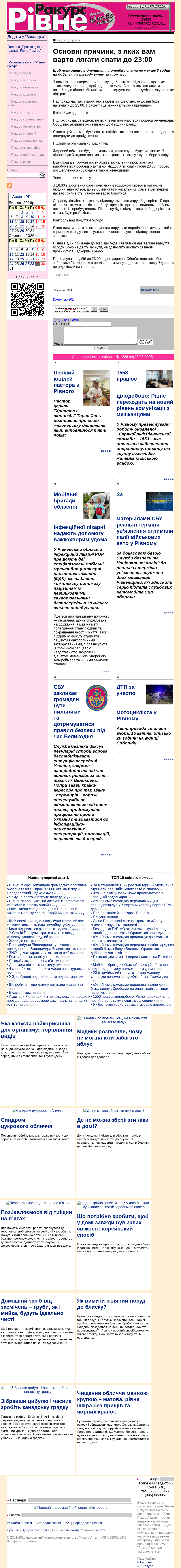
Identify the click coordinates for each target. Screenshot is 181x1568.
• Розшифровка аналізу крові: (31, 957)
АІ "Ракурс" (145, 1566)
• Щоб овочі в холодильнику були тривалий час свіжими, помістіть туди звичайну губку (45, 923)
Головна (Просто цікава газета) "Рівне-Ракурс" (25, 48)
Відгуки (27, 1530)
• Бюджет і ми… (19, 992)
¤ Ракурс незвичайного (26, 147)
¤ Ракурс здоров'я (22, 94)
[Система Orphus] (81, 311)
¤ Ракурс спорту (21, 112)
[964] (69, 897)
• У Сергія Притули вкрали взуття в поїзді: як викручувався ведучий (41, 935)
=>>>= (106, 451)
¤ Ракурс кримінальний (26, 119)
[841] (58, 957)
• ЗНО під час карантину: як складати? (38, 953)
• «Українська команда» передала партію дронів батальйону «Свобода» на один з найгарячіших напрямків (130, 988)
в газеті (99, 1530)
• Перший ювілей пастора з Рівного (120, 913)
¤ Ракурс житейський (25, 126)
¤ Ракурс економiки (23, 87)
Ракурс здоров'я (67, 40)
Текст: (58, 343)
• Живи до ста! (18, 941)
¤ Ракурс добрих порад (26, 154)
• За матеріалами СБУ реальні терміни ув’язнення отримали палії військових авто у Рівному (132, 887)
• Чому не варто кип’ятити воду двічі (36, 897)
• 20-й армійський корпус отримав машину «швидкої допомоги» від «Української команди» (129, 975)
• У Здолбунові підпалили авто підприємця (42, 977)
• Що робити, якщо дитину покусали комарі (42, 984)
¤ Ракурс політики (22, 80)
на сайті (72, 1530)
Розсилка (42, 1530)
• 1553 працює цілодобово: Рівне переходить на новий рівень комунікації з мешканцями (130, 998)
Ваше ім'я (61, 324)
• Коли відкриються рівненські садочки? (39, 929)
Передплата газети (87, 1523)
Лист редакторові (47, 1523)
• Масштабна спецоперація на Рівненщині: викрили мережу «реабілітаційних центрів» (42, 911)
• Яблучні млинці (104, 917)
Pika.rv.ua (144, 1562)
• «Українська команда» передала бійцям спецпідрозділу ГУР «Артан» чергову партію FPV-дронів (131, 905)
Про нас (13, 1530)
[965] (54, 905)
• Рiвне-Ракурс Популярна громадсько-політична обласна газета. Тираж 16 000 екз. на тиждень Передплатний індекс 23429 (47, 889)
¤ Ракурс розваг (21, 162)
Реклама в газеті (19, 1523)
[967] (58, 965)
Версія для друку (149, 289)
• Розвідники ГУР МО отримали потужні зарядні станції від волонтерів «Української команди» (129, 931)
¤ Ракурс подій (20, 73)
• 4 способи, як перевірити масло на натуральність (48, 969)
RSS (66, 1523)
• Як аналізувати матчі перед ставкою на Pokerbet (131, 957)
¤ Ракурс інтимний (22, 133)
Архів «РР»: (23, 197)
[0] (55, 893)
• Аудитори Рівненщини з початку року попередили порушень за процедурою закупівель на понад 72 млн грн (48, 1000)
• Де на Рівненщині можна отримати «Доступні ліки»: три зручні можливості (129, 923)
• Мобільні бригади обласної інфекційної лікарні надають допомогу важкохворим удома (130, 967)
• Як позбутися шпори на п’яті (31, 961)
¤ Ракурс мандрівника (25, 140)
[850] (59, 961)
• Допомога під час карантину (31, 965)
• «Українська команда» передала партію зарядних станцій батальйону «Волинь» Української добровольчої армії (132, 949)
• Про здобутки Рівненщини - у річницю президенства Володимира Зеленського (39, 947)
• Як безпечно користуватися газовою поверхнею (131, 1004)
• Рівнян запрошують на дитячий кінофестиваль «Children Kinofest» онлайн (46, 903)
